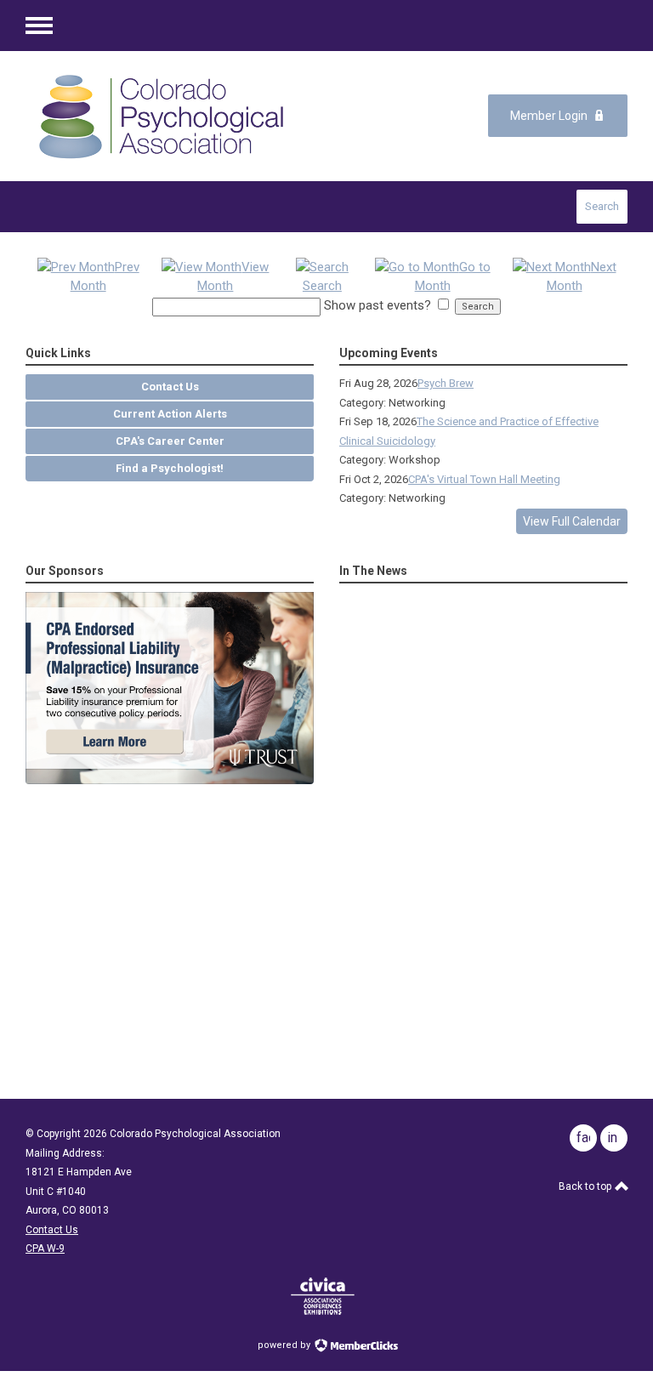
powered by (285, 1345)
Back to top (586, 1186)
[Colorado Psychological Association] (161, 116)
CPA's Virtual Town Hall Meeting (484, 479)
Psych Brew (445, 383)
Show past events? (377, 305)
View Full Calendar (572, 521)
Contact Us (52, 1230)
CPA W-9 (45, 1248)
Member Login (549, 115)
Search (602, 206)
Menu (39, 26)
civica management (323, 1296)
